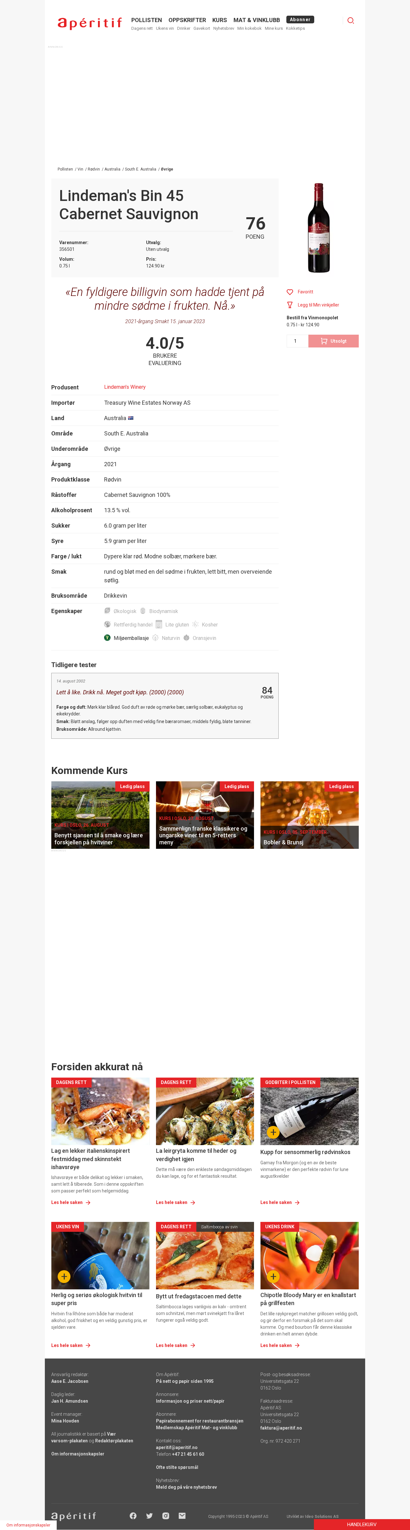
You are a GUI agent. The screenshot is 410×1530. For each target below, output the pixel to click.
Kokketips (295, 28)
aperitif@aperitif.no (177, 1447)
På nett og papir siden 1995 (185, 1381)
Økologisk (125, 611)
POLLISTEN (146, 20)
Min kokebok (249, 28)
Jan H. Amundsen (69, 1401)
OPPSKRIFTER (187, 20)
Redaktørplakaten (114, 1440)
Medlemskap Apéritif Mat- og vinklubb (196, 1427)
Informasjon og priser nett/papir (190, 1401)
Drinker (183, 28)
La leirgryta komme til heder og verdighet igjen (196, 1154)
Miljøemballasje (131, 638)
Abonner (300, 19)
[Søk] (350, 20)
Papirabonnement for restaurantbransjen (199, 1420)
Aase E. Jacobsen (69, 1381)
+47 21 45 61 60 (188, 1454)
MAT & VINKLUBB (257, 20)
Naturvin (171, 638)
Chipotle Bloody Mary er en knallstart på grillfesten (308, 1299)
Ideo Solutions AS (322, 1516)
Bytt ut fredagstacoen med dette (199, 1296)
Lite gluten (177, 625)
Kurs (219, 20)
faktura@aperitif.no (281, 1427)
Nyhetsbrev (223, 28)
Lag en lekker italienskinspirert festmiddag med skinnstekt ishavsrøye (90, 1158)
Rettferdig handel (133, 625)
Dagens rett (142, 28)
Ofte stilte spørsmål (177, 1467)
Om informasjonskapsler (77, 1453)
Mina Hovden (65, 1420)
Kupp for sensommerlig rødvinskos (305, 1152)
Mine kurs (274, 28)
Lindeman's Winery (125, 387)
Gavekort (201, 28)
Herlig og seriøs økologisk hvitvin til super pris (96, 1299)
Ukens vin (165, 28)
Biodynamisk (163, 611)
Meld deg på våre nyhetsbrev (186, 1487)
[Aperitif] (90, 24)
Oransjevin (204, 638)
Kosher (210, 625)
